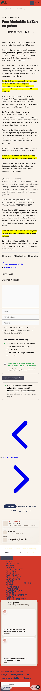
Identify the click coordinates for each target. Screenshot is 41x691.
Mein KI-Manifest (11, 267)
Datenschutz (14, 591)
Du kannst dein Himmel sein (17, 539)
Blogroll (11, 593)
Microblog (12, 563)
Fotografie (12, 575)
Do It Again (11, 531)
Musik (27, 583)
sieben (13, 55)
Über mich (17, 548)
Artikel (16, 107)
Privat (9, 585)
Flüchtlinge (13, 577)
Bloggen (11, 571)
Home (3, 9)
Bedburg (11, 573)
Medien (10, 567)
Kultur (10, 581)
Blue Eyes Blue (14, 523)
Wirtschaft (13, 579)
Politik (7, 9)
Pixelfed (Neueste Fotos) (16, 596)
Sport (9, 583)
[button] (35, 3)
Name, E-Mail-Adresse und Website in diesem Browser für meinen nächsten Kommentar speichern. (19, 330)
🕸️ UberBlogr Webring (9, 457)
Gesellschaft (14, 569)
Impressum (8, 548)
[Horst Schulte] (4, 3)
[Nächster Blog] (20, 499)
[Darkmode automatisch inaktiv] (32, 3)
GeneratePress (31, 553)
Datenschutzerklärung (29, 548)
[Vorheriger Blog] (20, 455)
